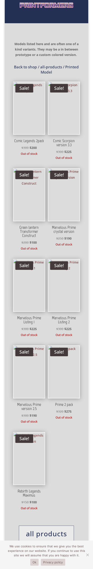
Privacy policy (53, 562)
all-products (51, 66)
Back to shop (25, 66)
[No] (87, 555)
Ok (35, 562)
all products (46, 533)
